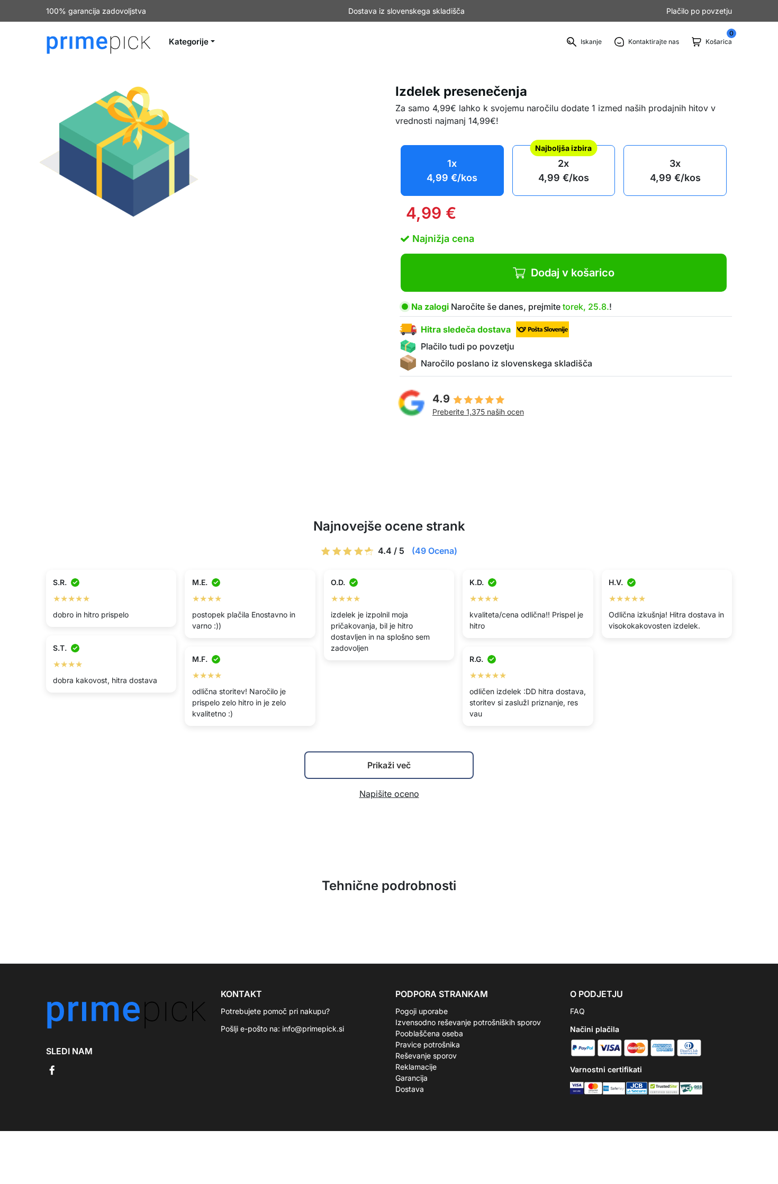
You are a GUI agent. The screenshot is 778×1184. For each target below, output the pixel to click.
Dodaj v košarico (572, 272)
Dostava (409, 1088)
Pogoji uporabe (421, 1011)
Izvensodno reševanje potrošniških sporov (468, 1022)
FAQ (577, 1011)
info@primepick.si (313, 1028)
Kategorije (189, 42)
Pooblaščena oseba (429, 1033)
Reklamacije (416, 1066)
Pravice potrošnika (427, 1044)
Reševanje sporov (426, 1055)
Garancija (411, 1077)
